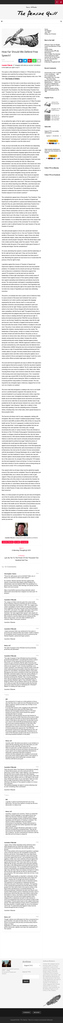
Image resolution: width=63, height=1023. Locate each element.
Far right (17, 542)
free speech (24, 542)
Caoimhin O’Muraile (8, 542)
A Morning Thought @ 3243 (52, 62)
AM (6, 699)
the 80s (55, 971)
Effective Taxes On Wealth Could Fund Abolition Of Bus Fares (53, 46)
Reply (37, 573)
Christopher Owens (10, 574)
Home (46, 29)
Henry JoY (7, 645)
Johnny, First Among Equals (55, 102)
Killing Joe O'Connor (50, 34)
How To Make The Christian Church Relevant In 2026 (52, 54)
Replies (7, 694)
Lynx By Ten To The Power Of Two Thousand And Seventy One (52, 58)
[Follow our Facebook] (57, 2)
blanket (45, 968)
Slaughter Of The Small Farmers (55, 109)
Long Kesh (46, 967)
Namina (25, 1020)
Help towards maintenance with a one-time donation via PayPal (53, 151)
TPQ (21, 1020)
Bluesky (56, 168)
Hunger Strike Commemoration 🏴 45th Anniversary (52, 51)
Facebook (57, 175)
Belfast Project (49, 989)
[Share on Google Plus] (30, 61)
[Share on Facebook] (20, 61)
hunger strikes (47, 971)
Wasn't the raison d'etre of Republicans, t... (52, 81)
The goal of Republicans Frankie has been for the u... (52, 84)
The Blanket (48, 31)
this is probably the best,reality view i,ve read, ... (52, 77)
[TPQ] (31, 17)
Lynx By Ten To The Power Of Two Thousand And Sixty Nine (55, 118)
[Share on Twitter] (25, 61)
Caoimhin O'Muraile (10, 600)
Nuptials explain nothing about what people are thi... (52, 89)
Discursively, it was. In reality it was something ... (53, 73)
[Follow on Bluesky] (61, 2)
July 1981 (47, 32)
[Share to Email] (39, 61)
